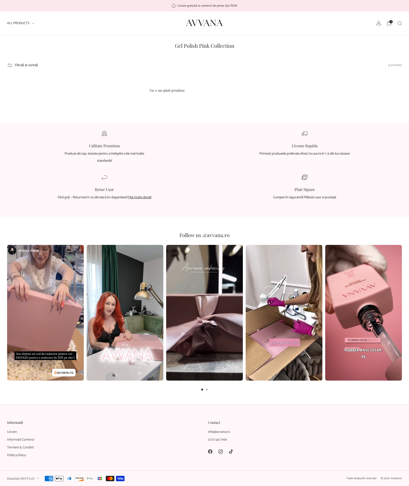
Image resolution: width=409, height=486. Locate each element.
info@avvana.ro (219, 432)
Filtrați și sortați (26, 65)
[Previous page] (7, 313)
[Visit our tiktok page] (231, 451)
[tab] (202, 390)
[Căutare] (399, 23)
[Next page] (402, 313)
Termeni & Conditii (20, 447)
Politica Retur (16, 455)
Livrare (12, 432)
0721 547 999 (217, 440)
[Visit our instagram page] (220, 451)
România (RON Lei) (20, 478)
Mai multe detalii (139, 197)
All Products (18, 23)
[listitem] (204, 5)
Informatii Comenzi (20, 440)
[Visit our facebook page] (210, 451)
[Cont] (378, 23)
